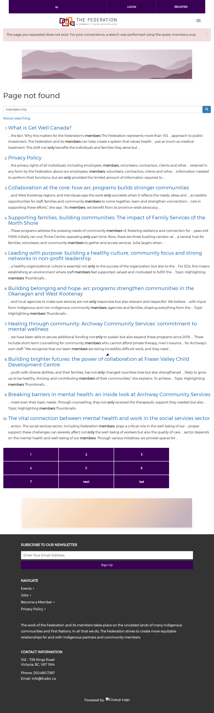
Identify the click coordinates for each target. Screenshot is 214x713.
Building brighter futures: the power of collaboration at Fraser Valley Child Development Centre (98, 361)
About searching (16, 118)
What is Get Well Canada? (39, 128)
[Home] (88, 20)
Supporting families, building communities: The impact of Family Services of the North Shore (106, 220)
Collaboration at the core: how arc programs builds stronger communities (98, 188)
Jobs (24, 595)
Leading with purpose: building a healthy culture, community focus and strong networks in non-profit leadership (105, 255)
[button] (207, 33)
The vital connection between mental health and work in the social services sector (109, 418)
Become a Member (36, 602)
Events (26, 589)
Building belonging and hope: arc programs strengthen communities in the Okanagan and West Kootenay (101, 291)
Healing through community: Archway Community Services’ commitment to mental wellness (102, 326)
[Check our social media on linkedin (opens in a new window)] (58, 8)
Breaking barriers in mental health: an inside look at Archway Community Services (109, 394)
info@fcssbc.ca (44, 679)
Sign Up (107, 565)
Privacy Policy (24, 158)
